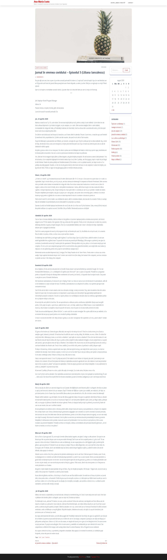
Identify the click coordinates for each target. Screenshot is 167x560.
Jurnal (43, 537)
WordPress (82, 557)
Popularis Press (95, 557)
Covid (40, 537)
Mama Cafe (114, 141)
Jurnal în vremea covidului (41, 68)
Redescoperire (115, 149)
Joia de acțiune (115, 131)
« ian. (112, 110)
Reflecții (113, 152)
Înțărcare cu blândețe (117, 124)
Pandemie (47, 537)
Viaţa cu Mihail (115, 159)
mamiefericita (40, 77)
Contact (130, 3)
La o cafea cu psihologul (118, 138)
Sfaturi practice (115, 156)
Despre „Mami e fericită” (118, 3)
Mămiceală (114, 145)
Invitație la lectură (116, 127)
